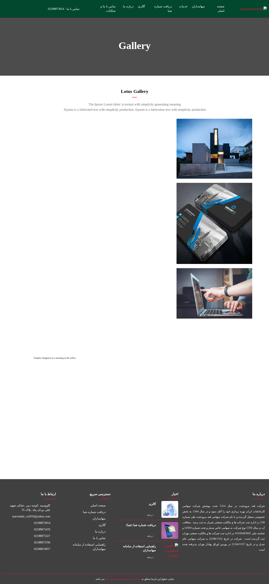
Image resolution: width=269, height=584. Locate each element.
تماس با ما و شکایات (108, 8)
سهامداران (198, 6)
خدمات (183, 6)
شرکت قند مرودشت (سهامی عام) (123, 578)
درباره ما (128, 6)
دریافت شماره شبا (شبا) (141, 525)
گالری (141, 6)
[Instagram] (39, 9)
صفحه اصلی (220, 8)
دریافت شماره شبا (163, 8)
